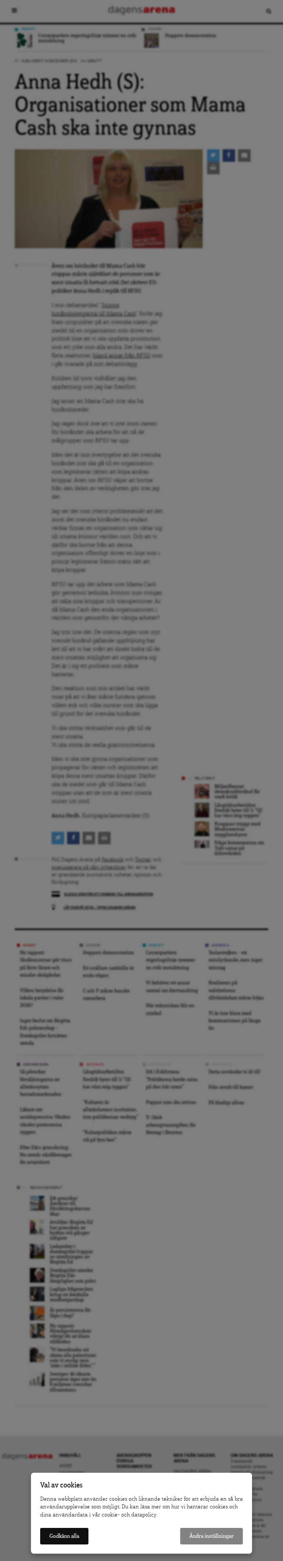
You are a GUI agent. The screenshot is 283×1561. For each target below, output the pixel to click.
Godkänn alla (64, 1536)
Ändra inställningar (211, 1536)
